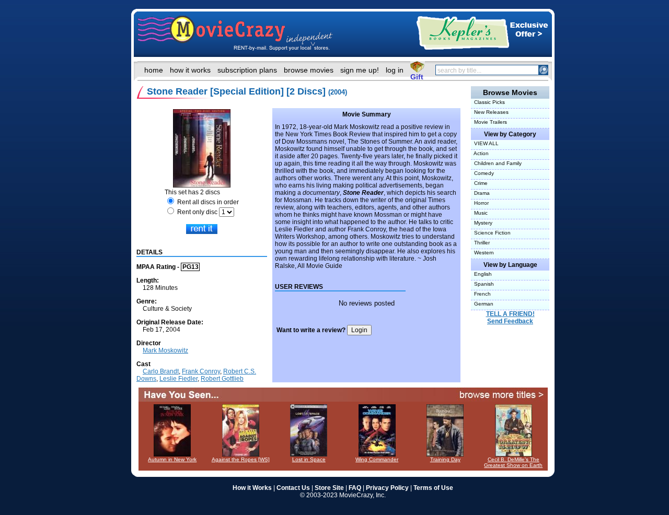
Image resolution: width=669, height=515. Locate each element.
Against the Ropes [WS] (241, 459)
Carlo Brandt (161, 371)
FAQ (355, 487)
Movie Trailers (489, 122)
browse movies (308, 70)
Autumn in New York (172, 459)
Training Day (445, 459)
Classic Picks (488, 102)
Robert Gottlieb (222, 378)
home (153, 70)
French (481, 294)
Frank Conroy (201, 371)
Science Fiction (491, 233)
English (481, 274)
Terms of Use (433, 487)
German (482, 304)
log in (394, 70)
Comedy (482, 173)
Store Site (329, 487)
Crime (479, 183)
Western (482, 252)
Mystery (481, 223)
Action (480, 153)
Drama (480, 193)
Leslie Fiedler (178, 378)
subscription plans (247, 70)
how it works (190, 70)
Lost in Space (309, 459)
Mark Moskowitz (165, 350)
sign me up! (359, 70)
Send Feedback (510, 321)
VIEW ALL (485, 143)
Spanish (482, 284)
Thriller (480, 242)
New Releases (490, 112)
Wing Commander (376, 459)
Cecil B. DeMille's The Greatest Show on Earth (513, 462)
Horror (480, 203)
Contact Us (293, 487)
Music (479, 213)
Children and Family (496, 163)
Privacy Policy (387, 487)
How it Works (252, 487)
